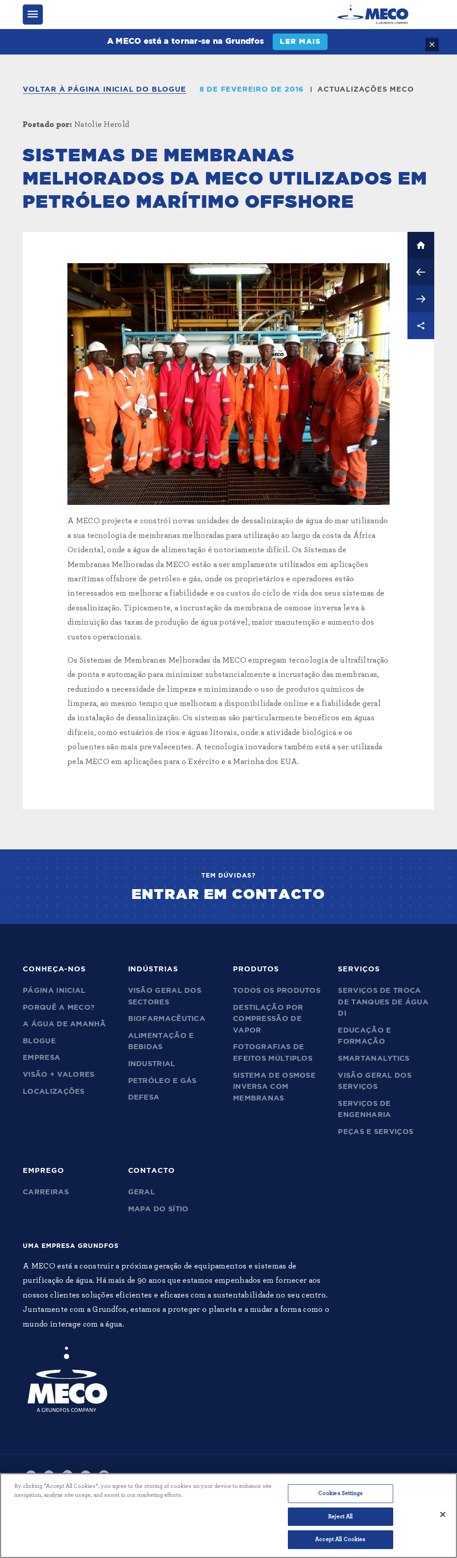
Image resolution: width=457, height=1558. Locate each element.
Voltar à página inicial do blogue (104, 89)
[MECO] (373, 14)
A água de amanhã (64, 1024)
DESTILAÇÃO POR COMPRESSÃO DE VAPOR (268, 1019)
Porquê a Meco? (59, 1007)
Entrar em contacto (228, 894)
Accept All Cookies (340, 1539)
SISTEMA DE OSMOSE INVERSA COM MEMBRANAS (274, 1087)
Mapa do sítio (158, 1209)
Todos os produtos (276, 990)
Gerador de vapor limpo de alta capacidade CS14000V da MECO (420, 272)
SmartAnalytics (373, 1058)
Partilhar (420, 325)
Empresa (41, 1057)
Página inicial (54, 990)
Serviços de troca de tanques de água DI (383, 1002)
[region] (228, 1515)
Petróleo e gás (162, 1080)
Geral (141, 1192)
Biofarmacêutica (167, 1018)
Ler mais (300, 41)
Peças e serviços (375, 1131)
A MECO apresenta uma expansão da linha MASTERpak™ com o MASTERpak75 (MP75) (420, 299)
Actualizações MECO (365, 89)
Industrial (151, 1063)
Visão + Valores (59, 1074)
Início (420, 245)
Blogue (39, 1041)
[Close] (443, 1514)
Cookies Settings (340, 1493)
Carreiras (46, 1192)
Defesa (144, 1097)
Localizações (54, 1091)
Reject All (340, 1517)
